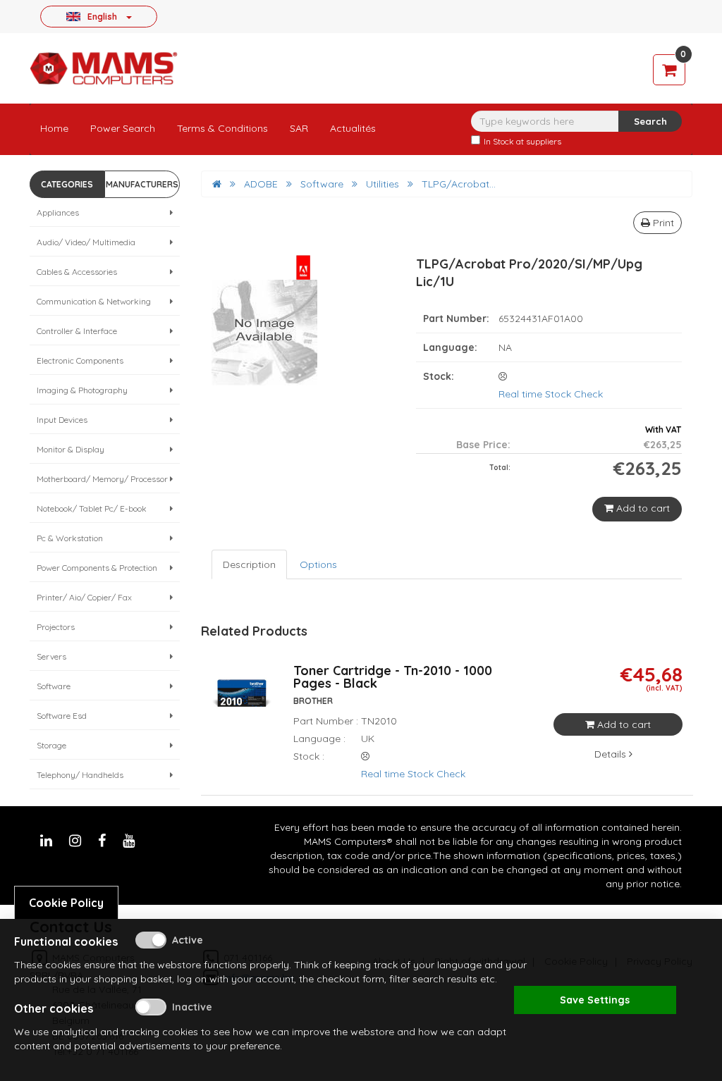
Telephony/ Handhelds (80, 775)
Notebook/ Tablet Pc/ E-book (92, 508)
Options (318, 564)
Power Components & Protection (97, 567)
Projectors (56, 627)
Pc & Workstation (70, 538)
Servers (51, 656)
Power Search (122, 128)
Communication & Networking (94, 301)
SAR (299, 128)
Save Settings (595, 1000)
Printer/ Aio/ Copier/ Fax (84, 597)
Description (249, 564)
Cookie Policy (66, 903)
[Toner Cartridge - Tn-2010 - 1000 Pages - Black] (242, 701)
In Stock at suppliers (522, 141)
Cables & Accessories (77, 271)
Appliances (58, 212)
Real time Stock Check (550, 394)
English (102, 16)
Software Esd (62, 715)
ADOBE (261, 184)
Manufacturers (142, 184)
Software (54, 686)
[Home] (216, 184)
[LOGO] (104, 68)
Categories (67, 184)
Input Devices (62, 419)
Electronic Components (80, 360)
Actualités (353, 128)
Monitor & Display (70, 449)
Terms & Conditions (222, 128)
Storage (51, 745)
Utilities (382, 184)
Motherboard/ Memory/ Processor (102, 479)
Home (54, 128)
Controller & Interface (77, 331)
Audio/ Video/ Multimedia (86, 242)
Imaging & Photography (82, 390)
